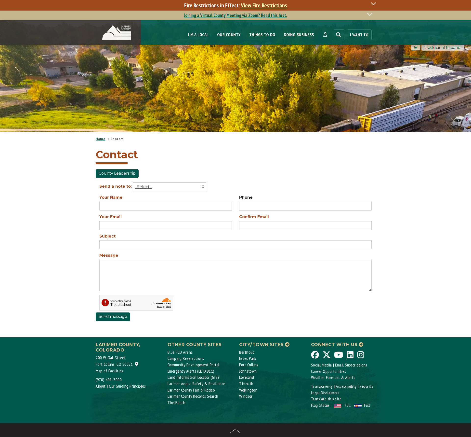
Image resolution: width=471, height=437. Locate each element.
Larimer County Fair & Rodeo (191, 390)
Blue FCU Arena (180, 352)
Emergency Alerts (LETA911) (191, 371)
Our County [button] (229, 34)
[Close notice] (375, 3)
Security (366, 386)
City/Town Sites (262, 344)
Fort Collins (248, 364)
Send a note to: (115, 186)
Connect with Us (335, 344)
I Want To (359, 35)
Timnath (246, 383)
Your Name (110, 197)
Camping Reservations (186, 358)
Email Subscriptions (351, 365)
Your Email (110, 216)
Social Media (321, 365)
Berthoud (246, 352)
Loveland (246, 377)
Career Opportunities (328, 371)
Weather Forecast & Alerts (333, 377)
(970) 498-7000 (109, 379)
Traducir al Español (443, 47)
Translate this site (326, 399)
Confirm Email (254, 216)
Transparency (322, 386)
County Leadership (117, 173)
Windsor (246, 396)
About (101, 386)
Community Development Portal (194, 364)
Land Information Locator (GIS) (193, 377)
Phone (246, 197)
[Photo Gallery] (415, 47)
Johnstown (248, 371)
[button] (325, 34)
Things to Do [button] (262, 34)
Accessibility (346, 386)
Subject (107, 236)
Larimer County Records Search (193, 396)
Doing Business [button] (299, 34)
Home (100, 138)
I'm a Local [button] (198, 34)
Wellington (248, 390)
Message (108, 255)
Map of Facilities (109, 371)
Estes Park (247, 358)
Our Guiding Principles (127, 386)
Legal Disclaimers (325, 392)
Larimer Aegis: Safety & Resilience (196, 383)
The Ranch (176, 402)
